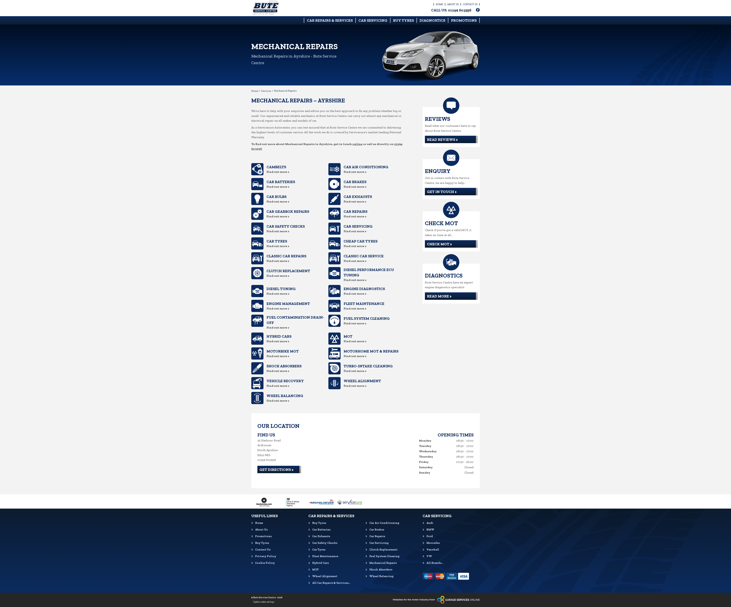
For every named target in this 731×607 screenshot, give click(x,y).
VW (429, 556)
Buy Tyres (403, 20)
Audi (429, 523)
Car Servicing (372, 20)
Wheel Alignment (324, 576)
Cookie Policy (265, 563)
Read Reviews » (442, 139)
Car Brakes (376, 529)
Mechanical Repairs (383, 563)
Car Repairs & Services (330, 20)
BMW (430, 529)
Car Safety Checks (324, 543)
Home (439, 4)
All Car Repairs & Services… (331, 582)
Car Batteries (321, 529)
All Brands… (434, 563)
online (357, 144)
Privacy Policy (265, 556)
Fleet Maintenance (325, 556)
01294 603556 (451, 10)
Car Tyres (318, 549)
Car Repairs (377, 536)
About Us (453, 4)
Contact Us (470, 4)
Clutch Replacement (383, 549)
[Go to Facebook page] (478, 10)
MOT (315, 569)
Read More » (439, 296)
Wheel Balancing (381, 576)
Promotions (464, 20)
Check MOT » (439, 244)
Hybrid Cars (320, 563)
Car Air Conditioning (384, 523)
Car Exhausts (321, 536)
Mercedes (433, 543)
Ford (429, 536)
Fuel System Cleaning (384, 556)
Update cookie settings (263, 602)
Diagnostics (432, 20)
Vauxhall (432, 549)
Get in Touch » (441, 191)
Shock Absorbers (380, 569)
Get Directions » (276, 469)
